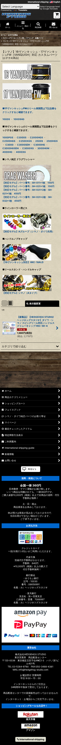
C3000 (9, 144)
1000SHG (19, 119)
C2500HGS (8, 141)
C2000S (21, 137)
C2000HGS (36, 137)
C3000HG (39, 144)
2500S (39, 141)
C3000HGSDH (10, 148)
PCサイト (32, 469)
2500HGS (52, 141)
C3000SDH (23, 144)
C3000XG (28, 148)
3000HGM (43, 148)
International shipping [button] (31, 739)
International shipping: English (44, 2)
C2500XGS (25, 141)
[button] (38, 25)
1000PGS (7, 137)
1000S (6, 119)
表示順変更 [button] (35, 303)
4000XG (21, 152)
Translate (22, 10)
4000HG (7, 152)
